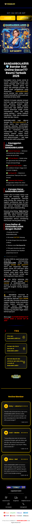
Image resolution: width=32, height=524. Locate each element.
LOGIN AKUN (7, 18)
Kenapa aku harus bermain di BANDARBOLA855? (13, 348)
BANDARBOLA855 (22, 520)
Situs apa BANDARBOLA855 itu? (13, 337)
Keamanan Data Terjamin (15, 180)
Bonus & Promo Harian (15, 165)
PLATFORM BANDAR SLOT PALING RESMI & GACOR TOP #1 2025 (16, 319)
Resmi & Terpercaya (14, 151)
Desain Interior (6, 500)
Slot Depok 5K (12, 173)
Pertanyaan (9, 507)
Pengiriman (16, 500)
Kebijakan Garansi (25, 500)
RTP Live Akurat (13, 158)
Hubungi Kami (23, 507)
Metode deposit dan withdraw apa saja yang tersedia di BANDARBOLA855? (15, 362)
